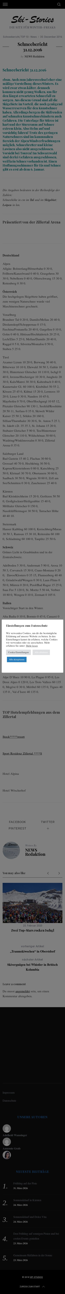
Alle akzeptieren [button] (16, 659)
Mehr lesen (32, 645)
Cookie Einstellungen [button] (18, 652)
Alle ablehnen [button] (41, 652)
